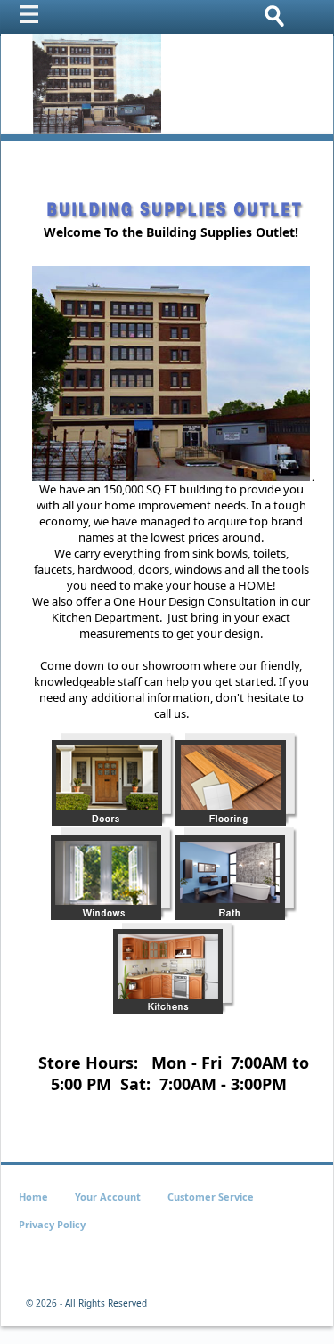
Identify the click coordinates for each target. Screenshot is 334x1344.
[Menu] (34, 19)
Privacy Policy (52, 1224)
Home (33, 1196)
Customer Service (210, 1196)
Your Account (108, 1196)
